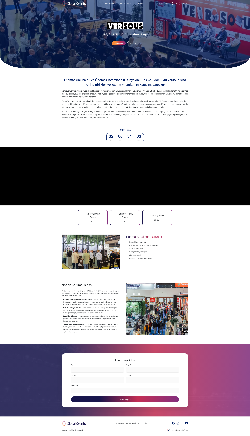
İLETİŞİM (140, 3)
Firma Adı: (74, 385)
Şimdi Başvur (125, 399)
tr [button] (175, 3)
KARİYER (166, 3)
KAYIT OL (183, 3)
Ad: (72, 365)
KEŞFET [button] (133, 43)
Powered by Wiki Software (179, 430)
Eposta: (73, 375)
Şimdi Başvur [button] (118, 43)
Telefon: (129, 375)
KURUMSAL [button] (109, 3)
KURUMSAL (120, 423)
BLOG (160, 3)
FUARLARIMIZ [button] (125, 3)
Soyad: (128, 365)
